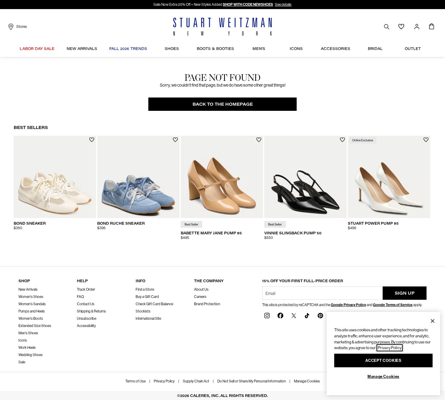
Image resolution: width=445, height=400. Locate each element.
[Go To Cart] (431, 26)
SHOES (172, 48)
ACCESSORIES (335, 48)
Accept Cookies (383, 360)
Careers (200, 297)
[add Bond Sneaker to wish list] (92, 140)
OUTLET (413, 48)
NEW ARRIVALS (82, 48)
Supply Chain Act (196, 381)
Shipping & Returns (91, 311)
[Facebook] (280, 315)
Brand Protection (207, 304)
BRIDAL (375, 48)
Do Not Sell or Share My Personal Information (251, 381)
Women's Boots (30, 318)
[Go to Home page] (222, 27)
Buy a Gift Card (147, 297)
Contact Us (85, 304)
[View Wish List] (401, 26)
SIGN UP (405, 293)
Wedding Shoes (30, 355)
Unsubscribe (86, 318)
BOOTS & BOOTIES (215, 48)
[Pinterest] (320, 315)
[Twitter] (293, 315)
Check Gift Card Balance (154, 304)
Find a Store (145, 289)
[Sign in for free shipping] (417, 26)
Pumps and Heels (31, 311)
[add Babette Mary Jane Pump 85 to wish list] (259, 140)
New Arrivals (28, 289)
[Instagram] (267, 315)
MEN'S (258, 48)
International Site (148, 318)
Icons (22, 340)
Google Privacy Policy (348, 305)
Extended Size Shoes (34, 326)
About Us (201, 289)
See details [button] (283, 4)
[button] (57, 48)
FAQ (80, 297)
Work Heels (27, 347)
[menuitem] (37, 49)
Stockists (143, 311)
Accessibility (86, 326)
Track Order (86, 289)
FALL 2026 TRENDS (128, 48)
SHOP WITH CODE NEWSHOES (248, 4)
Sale (21, 362)
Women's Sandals (32, 304)
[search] (386, 26)
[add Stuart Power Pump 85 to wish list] (426, 140)
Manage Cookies (307, 381)
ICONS (296, 48)
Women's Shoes (30, 297)
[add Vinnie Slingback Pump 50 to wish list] (342, 140)
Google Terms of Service (393, 305)
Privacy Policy (164, 381)
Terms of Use (135, 381)
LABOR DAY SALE (37, 48)
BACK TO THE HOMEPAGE (223, 104)
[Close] (432, 321)
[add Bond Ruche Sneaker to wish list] (175, 140)
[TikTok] (307, 315)
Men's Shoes (28, 333)
